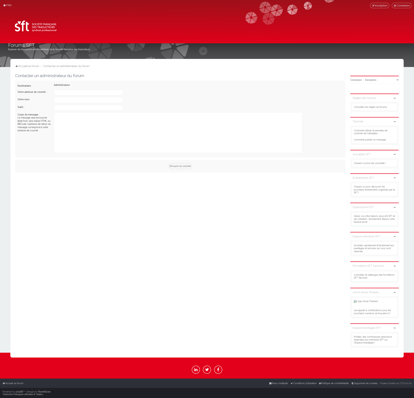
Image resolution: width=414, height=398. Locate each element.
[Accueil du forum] (34, 26)
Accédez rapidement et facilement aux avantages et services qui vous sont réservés (374, 248)
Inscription (370, 80)
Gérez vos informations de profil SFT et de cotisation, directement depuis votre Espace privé (374, 219)
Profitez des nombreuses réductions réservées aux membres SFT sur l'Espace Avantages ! (373, 340)
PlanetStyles (44, 391)
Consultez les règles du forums (370, 107)
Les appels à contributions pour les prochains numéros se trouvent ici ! (372, 311)
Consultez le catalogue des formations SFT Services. (374, 276)
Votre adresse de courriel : (32, 92)
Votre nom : (24, 99)
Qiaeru (39, 394)
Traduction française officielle (17, 394)
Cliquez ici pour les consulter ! (370, 163)
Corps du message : (28, 114)
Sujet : (21, 107)
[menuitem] (7, 5)
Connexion (356, 80)
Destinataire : (25, 85)
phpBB (19, 391)
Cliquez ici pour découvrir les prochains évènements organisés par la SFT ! (374, 189)
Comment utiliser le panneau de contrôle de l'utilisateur (370, 132)
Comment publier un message (370, 139)
